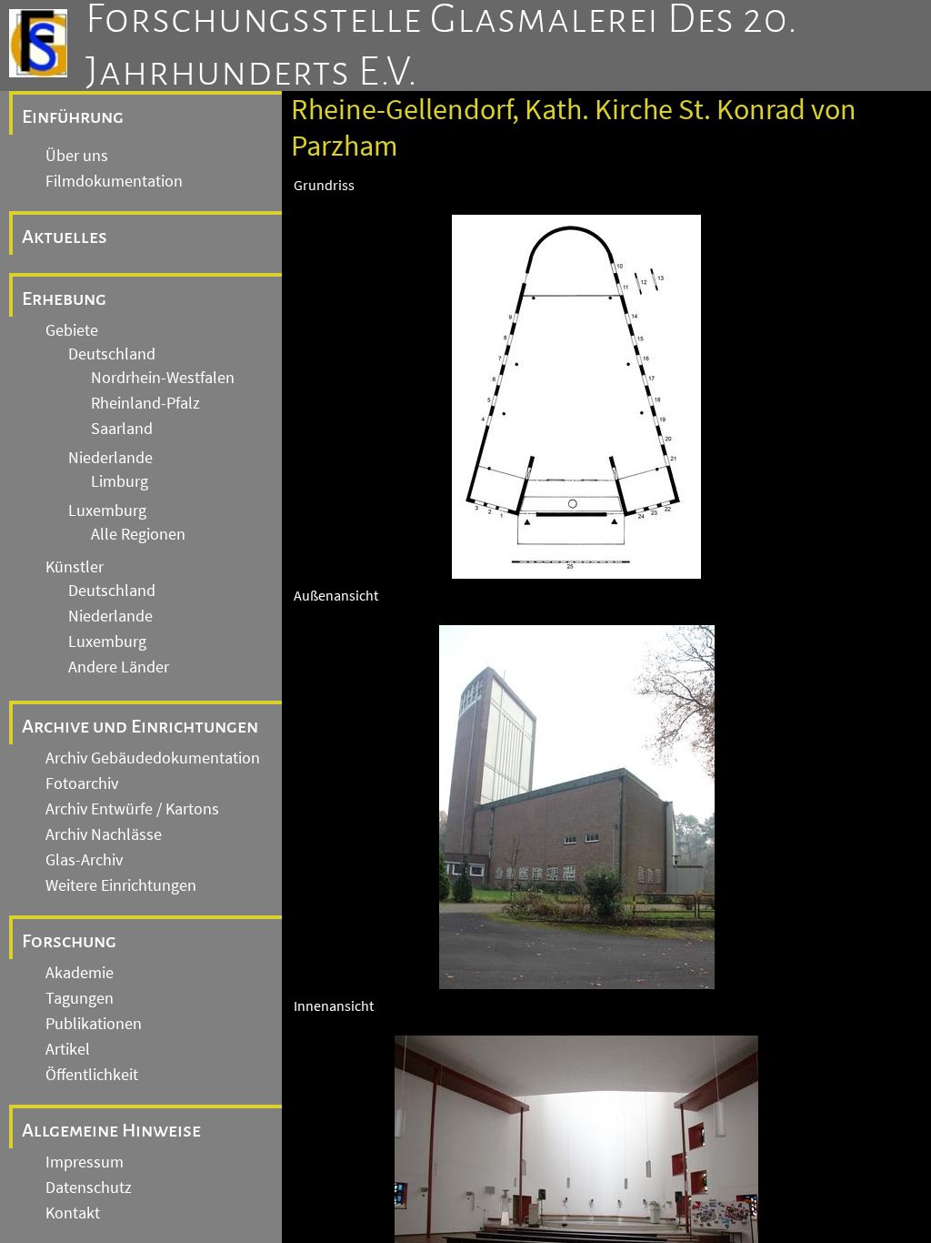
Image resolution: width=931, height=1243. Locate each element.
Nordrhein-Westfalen (163, 378)
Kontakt (72, 1213)
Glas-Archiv (84, 860)
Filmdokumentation (114, 181)
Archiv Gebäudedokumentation (152, 758)
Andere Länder (118, 667)
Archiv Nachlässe (103, 834)
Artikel (67, 1049)
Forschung (69, 941)
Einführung (73, 116)
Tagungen (79, 998)
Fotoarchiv (81, 783)
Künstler (74, 567)
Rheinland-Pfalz (145, 403)
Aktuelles (64, 237)
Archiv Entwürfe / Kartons (132, 809)
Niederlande (110, 458)
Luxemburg (107, 510)
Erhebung (64, 298)
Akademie (79, 973)
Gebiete (71, 330)
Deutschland (111, 354)
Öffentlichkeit (91, 1075)
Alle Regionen (138, 534)
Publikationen (93, 1024)
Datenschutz (88, 1187)
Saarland (122, 429)
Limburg (119, 481)
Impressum (84, 1162)
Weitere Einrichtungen (120, 885)
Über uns (76, 156)
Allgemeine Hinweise (111, 1130)
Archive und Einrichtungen (140, 726)
